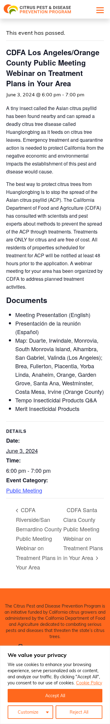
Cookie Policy (89, 683)
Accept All (55, 695)
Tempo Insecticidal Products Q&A (56, 400)
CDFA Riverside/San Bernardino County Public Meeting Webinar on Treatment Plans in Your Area (39, 538)
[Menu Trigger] (100, 10)
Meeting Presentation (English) (52, 315)
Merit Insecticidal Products (47, 408)
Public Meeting (24, 490)
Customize (28, 712)
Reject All (79, 712)
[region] (55, 685)
